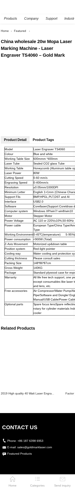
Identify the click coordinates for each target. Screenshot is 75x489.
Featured (20, 30)
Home (5, 30)
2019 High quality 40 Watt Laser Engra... (27, 393)
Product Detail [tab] (15, 140)
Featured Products (19, 453)
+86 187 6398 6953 (30, 440)
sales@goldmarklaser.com (34, 447)
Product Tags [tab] (43, 140)
